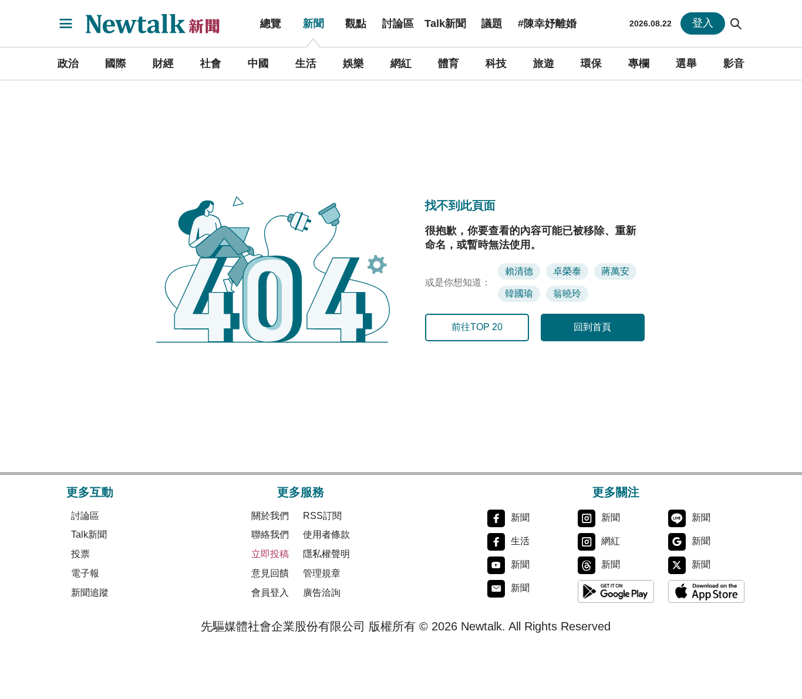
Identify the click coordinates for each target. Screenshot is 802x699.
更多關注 (615, 492)
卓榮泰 (567, 271)
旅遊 (543, 63)
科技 (496, 63)
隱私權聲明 (326, 554)
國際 (115, 63)
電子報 (85, 573)
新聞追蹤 (90, 593)
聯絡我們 (270, 534)
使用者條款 (326, 534)
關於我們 (270, 516)
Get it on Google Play (616, 591)
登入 (702, 23)
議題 (492, 23)
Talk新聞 (445, 23)
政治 (68, 63)
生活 (305, 63)
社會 (210, 63)
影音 (733, 63)
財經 (163, 63)
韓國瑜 (519, 293)
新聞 (313, 23)
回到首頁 (592, 327)
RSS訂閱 (322, 516)
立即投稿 (270, 554)
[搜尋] (736, 23)
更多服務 (300, 492)
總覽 (270, 23)
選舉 (686, 63)
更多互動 (89, 492)
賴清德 (519, 271)
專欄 (638, 63)
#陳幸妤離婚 (547, 23)
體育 (448, 63)
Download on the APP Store (706, 591)
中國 (258, 63)
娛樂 (353, 63)
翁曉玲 (567, 293)
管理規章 (322, 573)
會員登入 (270, 593)
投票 (80, 554)
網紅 (401, 63)
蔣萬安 (615, 271)
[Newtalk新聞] (160, 23)
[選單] (66, 23)
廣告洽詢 (322, 593)
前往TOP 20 (477, 327)
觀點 (355, 23)
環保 (591, 63)
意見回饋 (270, 573)
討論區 (398, 23)
